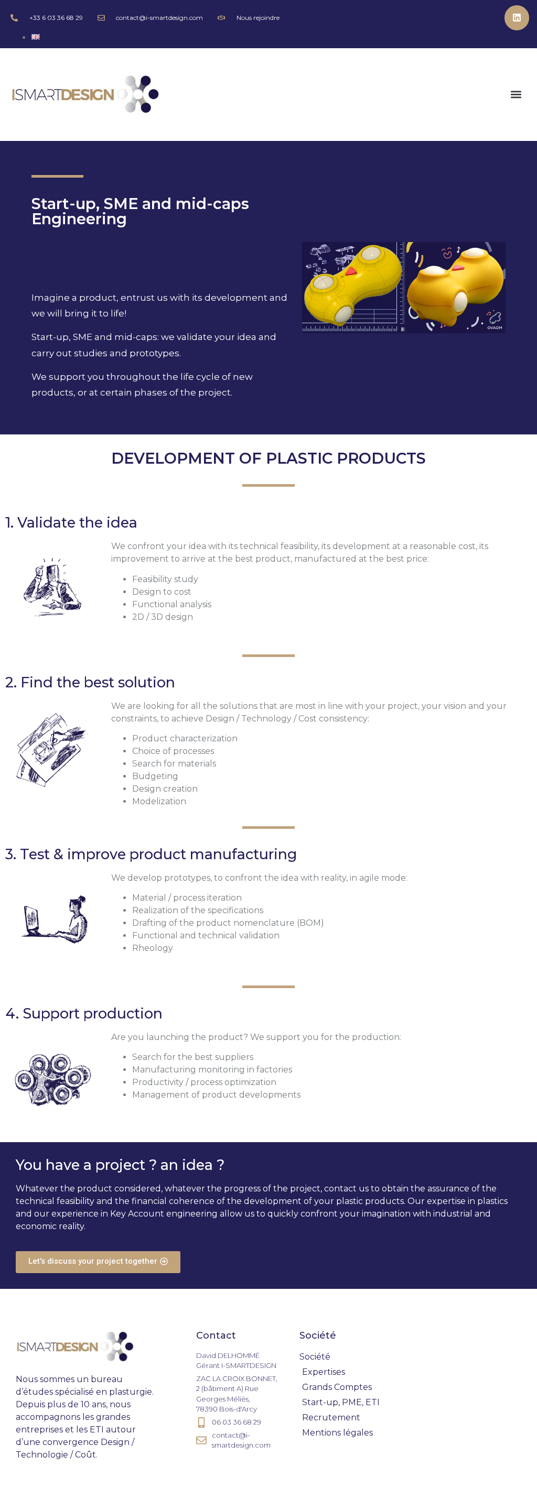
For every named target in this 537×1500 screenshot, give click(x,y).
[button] (516, 94)
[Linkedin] (517, 17)
